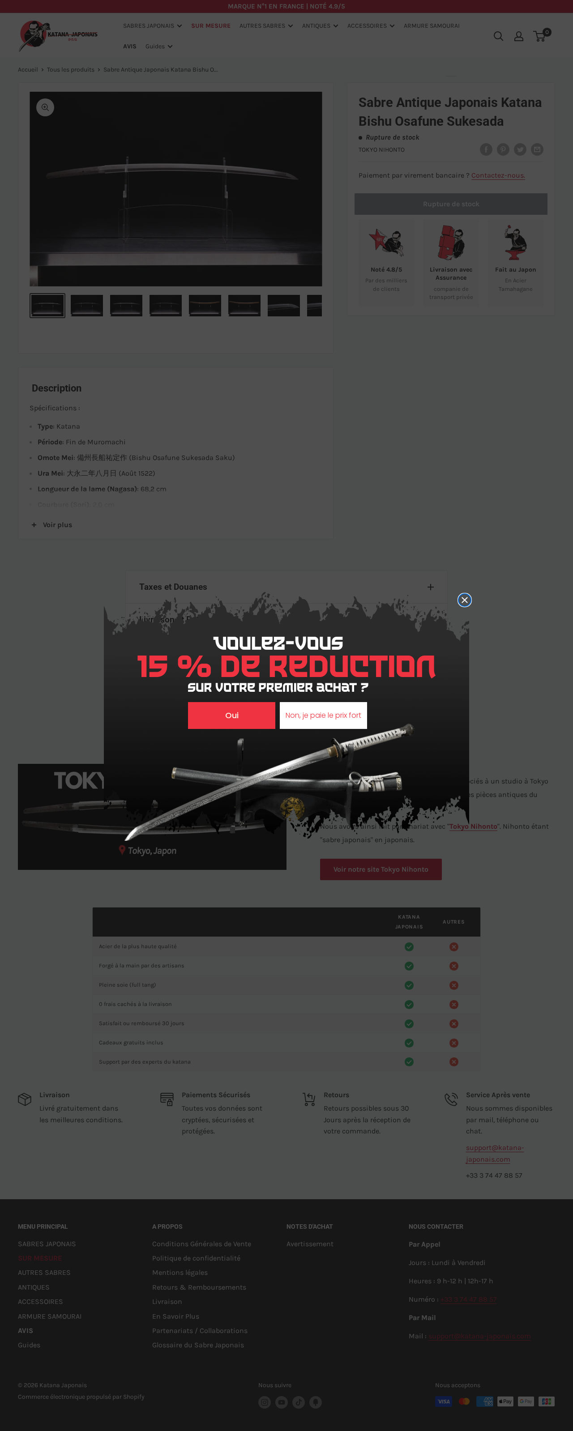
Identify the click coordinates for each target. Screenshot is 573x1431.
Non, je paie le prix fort (323, 715)
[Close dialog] (464, 600)
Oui (232, 715)
